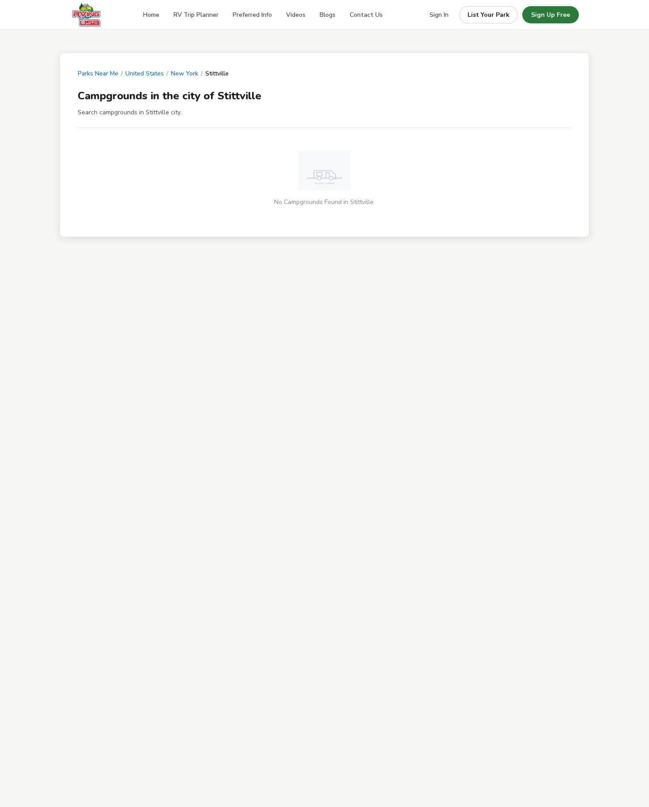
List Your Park (488, 15)
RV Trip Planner (196, 15)
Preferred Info (252, 15)
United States (144, 73)
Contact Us (366, 15)
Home (151, 15)
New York (184, 73)
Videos (296, 15)
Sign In (439, 15)
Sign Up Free (550, 15)
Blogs (328, 15)
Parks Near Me (98, 73)
